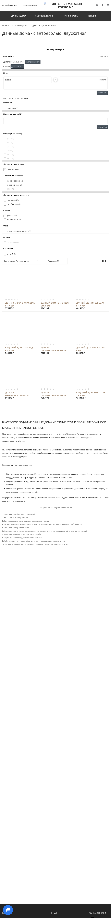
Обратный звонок (30, 5)
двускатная (17, 66)
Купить (22, 283)
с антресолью (32, 62)
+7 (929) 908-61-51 (9, 5)
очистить (104, 56)
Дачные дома (18, 16)
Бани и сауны (70, 16)
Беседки (92, 16)
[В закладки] (34, 269)
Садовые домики (44, 16)
